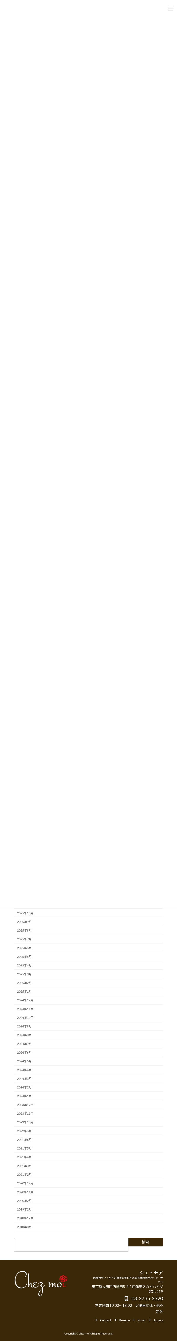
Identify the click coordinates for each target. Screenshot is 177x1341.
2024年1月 (24, 1096)
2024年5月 (24, 1061)
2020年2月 (24, 1201)
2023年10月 (25, 1122)
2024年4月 (24, 1070)
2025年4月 (24, 965)
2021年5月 (24, 1148)
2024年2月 (24, 1087)
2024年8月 (24, 1035)
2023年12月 (25, 1105)
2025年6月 (24, 948)
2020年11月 (25, 1192)
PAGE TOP (169, 1297)
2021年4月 (24, 1157)
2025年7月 (24, 939)
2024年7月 (24, 1044)
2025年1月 (24, 991)
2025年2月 (24, 983)
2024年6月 (24, 1052)
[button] (102, 1320)
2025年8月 (24, 930)
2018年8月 (24, 1227)
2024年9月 (24, 1026)
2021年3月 (24, 1166)
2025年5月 (24, 956)
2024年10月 (25, 1017)
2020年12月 (25, 1183)
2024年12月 (25, 1000)
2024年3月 (24, 1078)
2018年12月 (25, 1218)
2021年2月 (24, 1174)
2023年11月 (25, 1113)
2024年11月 (25, 1009)
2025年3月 (24, 974)
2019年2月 (24, 1209)
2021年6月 (24, 1139)
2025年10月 (25, 913)
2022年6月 (24, 1131)
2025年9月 (24, 922)
